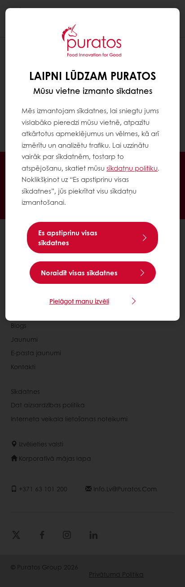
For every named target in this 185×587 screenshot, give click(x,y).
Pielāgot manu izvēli (79, 300)
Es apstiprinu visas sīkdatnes (67, 237)
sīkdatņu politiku (132, 168)
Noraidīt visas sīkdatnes (79, 273)
